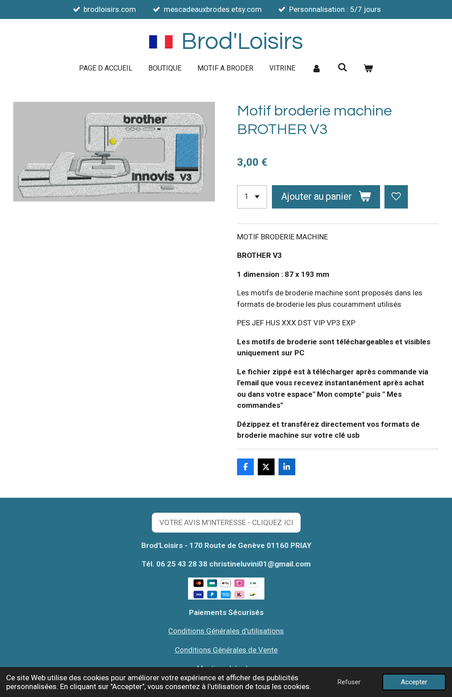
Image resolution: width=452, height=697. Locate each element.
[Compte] (316, 68)
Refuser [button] (349, 682)
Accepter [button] (414, 682)
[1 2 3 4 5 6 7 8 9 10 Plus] (252, 197)
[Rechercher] (342, 67)
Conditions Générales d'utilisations (226, 630)
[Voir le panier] (368, 68)
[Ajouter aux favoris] (396, 197)
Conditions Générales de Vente (226, 649)
